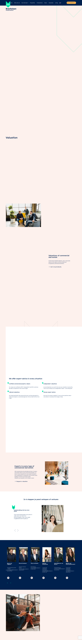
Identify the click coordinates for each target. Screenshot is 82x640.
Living (56, 2)
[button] (15, 530)
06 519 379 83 (9, 570)
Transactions (40, 2)
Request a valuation (21, 481)
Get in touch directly (55, 267)
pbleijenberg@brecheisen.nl (47, 570)
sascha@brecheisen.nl (70, 570)
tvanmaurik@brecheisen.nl (35, 567)
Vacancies (51, 2)
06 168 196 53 (56, 569)
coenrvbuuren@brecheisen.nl (59, 568)
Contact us (71, 2)
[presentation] (7, 583)
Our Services (24, 2)
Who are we (17, 2)
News (45, 2)
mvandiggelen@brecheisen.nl (12, 569)
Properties (32, 2)
